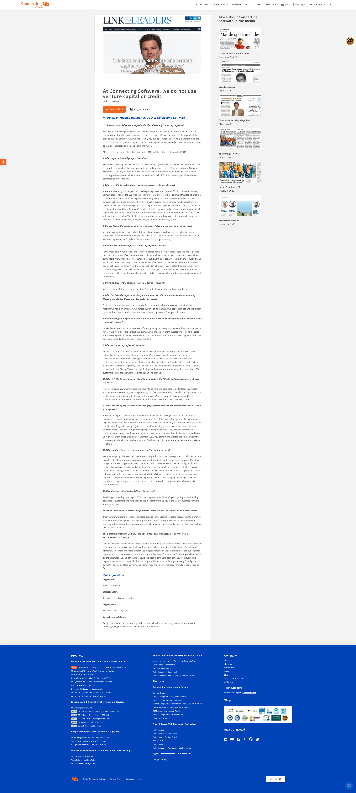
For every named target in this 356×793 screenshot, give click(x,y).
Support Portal (249, 692)
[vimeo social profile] (240, 736)
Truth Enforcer (159, 730)
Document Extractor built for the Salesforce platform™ (175, 661)
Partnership (229, 667)
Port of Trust (158, 740)
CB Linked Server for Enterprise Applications (171, 707)
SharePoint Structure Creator (83, 674)
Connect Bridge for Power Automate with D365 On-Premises (177, 703)
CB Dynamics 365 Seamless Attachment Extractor (91, 681)
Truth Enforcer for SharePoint (83, 760)
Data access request (134, 779)
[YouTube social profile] (233, 736)
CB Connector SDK (160, 718)
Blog (226, 675)
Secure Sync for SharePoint (82, 756)
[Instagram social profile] (259, 736)
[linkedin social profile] (227, 736)
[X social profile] (246, 736)
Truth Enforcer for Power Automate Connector (172, 748)
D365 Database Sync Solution (83, 685)
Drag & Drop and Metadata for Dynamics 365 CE (91, 678)
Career (227, 671)
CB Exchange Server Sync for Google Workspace (90, 737)
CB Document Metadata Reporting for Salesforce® (173, 675)
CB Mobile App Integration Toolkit (167, 711)
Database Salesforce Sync (163, 668)
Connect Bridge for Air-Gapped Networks (169, 696)
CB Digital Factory (160, 759)
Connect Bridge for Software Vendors (168, 714)
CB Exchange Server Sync (81, 708)
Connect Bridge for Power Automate (167, 700)
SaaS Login (300, 4)
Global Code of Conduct (234, 678)
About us (228, 664)
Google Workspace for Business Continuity (88, 744)
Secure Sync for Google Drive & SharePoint (88, 741)
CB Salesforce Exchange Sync (164, 664)
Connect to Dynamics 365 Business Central (89, 696)
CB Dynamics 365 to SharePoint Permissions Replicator (93, 671)
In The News (229, 682)
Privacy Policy (115, 779)
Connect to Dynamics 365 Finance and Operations (91, 692)
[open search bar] (331, 5)
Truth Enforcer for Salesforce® (165, 672)
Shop (227, 700)
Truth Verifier (158, 744)
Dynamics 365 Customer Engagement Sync (88, 689)
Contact (227, 660)
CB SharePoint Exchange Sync (83, 763)
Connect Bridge (159, 693)
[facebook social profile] (252, 736)
